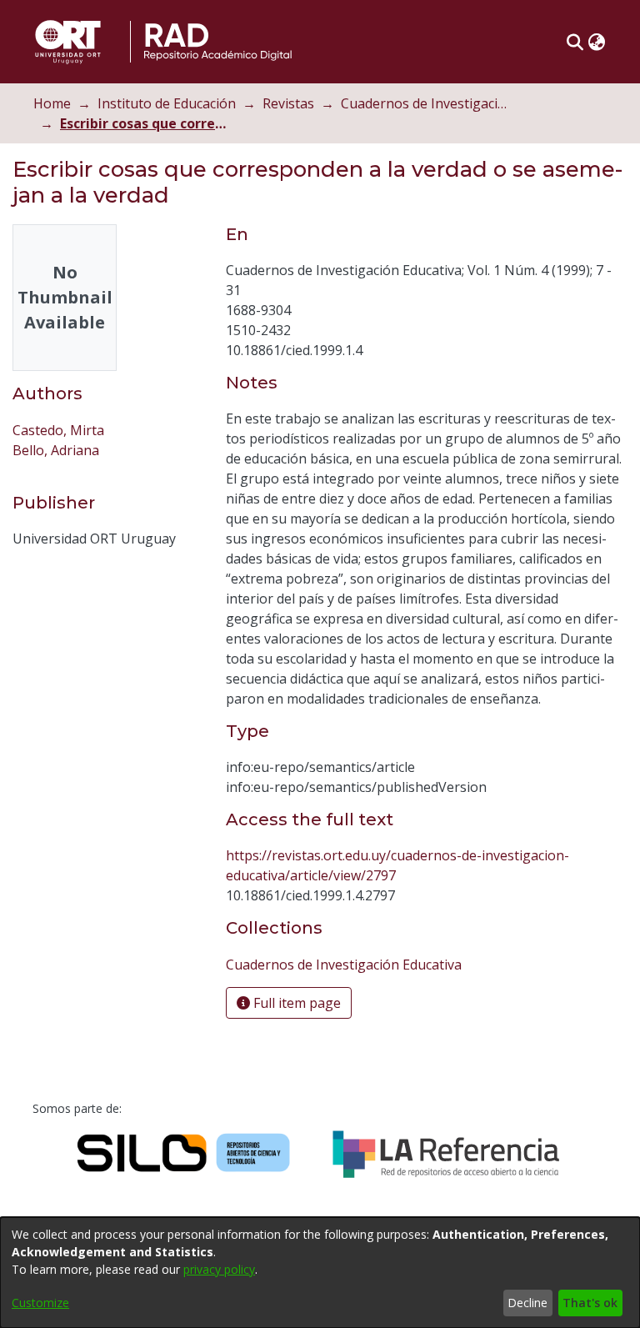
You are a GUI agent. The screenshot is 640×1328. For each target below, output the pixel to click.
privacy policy (219, 1269)
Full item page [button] (295, 1003)
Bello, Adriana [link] (55, 450)
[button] (574, 42)
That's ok (590, 1302)
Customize (40, 1302)
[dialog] (320, 1272)
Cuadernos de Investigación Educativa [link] (424, 103)
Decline (528, 1302)
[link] (344, 964)
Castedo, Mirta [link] (58, 430)
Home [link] (52, 103)
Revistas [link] (288, 103)
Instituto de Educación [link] (167, 103)
